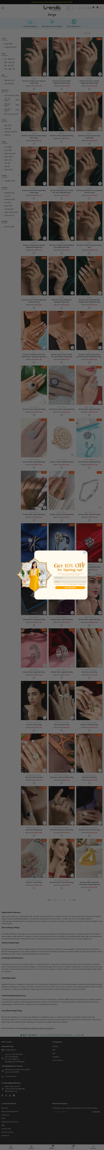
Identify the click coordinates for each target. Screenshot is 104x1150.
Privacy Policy (82, 584)
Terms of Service (73, 584)
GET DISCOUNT (70, 588)
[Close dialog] (84, 552)
